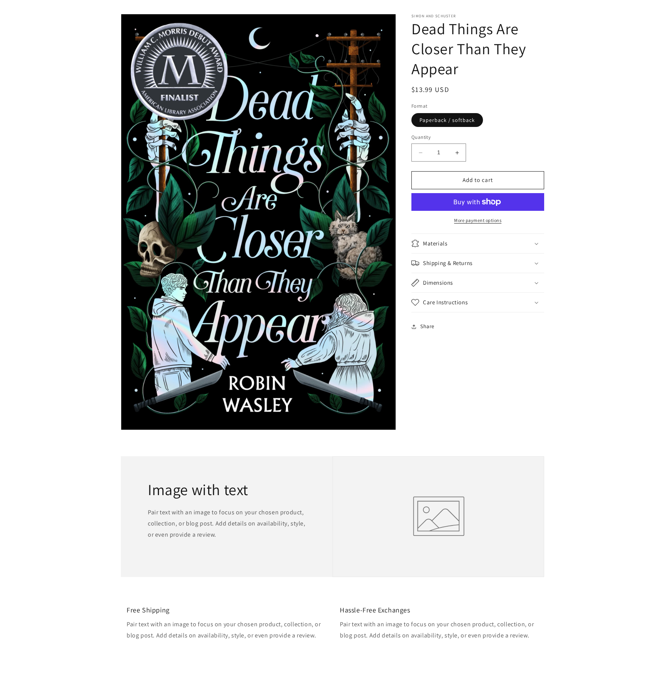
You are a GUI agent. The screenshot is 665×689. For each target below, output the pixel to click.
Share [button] (427, 326)
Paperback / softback (447, 120)
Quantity (421, 137)
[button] (477, 243)
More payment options (477, 220)
